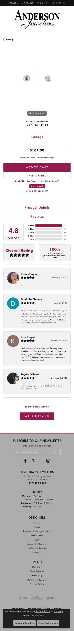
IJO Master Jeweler (36, 579)
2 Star (31, 235)
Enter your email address (37, 445)
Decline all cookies (24, 623)
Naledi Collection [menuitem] (37, 548)
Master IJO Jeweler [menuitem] (36, 544)
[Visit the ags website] (36, 598)
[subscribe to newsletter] (55, 452)
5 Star (31, 225)
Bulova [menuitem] (37, 522)
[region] (37, 84)
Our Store (37, 567)
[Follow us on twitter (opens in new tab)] (34, 461)
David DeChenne (31, 299)
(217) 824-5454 (37, 125)
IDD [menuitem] (37, 539)
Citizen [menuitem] (37, 526)
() (65, 225)
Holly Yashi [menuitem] (37, 535)
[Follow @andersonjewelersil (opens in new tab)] (48, 461)
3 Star (31, 232)
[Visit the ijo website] (23, 598)
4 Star (31, 229)
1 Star (31, 239)
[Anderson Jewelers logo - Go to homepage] (37, 19)
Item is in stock (37, 186)
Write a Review (37, 416)
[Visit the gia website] (50, 598)
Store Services (37, 571)
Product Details (37, 207)
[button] (13, 3)
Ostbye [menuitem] (37, 552)
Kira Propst (28, 337)
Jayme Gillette (30, 374)
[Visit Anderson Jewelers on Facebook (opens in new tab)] (25, 461)
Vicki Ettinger (29, 274)
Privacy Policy (37, 584)
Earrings (10, 39)
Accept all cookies (48, 623)
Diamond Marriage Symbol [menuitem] (37, 531)
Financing (37, 575)
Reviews (37, 216)
